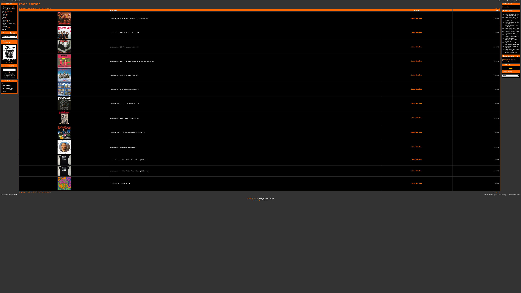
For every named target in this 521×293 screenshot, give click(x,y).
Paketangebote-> (7, 8)
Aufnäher (4, 26)
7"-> (3, 13)
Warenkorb (510, 1)
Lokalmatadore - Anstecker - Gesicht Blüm (123, 147)
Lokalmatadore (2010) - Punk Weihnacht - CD (124, 103)
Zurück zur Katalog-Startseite (12, 1)
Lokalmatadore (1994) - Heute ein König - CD (124, 47)
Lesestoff (4, 28)
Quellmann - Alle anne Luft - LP (120, 183)
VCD (3, 19)
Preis (497, 10)
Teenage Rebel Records (266, 198)
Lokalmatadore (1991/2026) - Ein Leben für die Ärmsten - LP (129, 18)
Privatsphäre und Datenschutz (7, 87)
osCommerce (264, 200)
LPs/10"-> (5, 11)
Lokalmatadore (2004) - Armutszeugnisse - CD (124, 89)
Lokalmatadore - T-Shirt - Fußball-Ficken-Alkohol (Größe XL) (128, 160)
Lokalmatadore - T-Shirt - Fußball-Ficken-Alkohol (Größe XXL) (129, 171)
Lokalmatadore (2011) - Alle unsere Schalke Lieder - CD (127, 132)
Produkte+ (113, 10)
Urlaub (4, 29)
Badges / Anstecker (8, 23)
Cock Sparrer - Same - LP (9, 60)
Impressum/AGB (7, 90)
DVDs (3, 16)
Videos (4, 17)
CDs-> (3, 10)
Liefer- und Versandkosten (6, 84)
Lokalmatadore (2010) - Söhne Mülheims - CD (124, 118)
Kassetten (5, 14)
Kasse (518, 1)
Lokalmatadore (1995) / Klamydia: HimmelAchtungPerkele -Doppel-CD (132, 61)
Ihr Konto (502, 1)
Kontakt (4, 91)
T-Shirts (4, 22)
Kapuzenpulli (6, 20)
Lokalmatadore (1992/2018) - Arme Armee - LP (124, 33)
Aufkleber (5, 25)
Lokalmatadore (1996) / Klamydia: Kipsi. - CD (124, 75)
